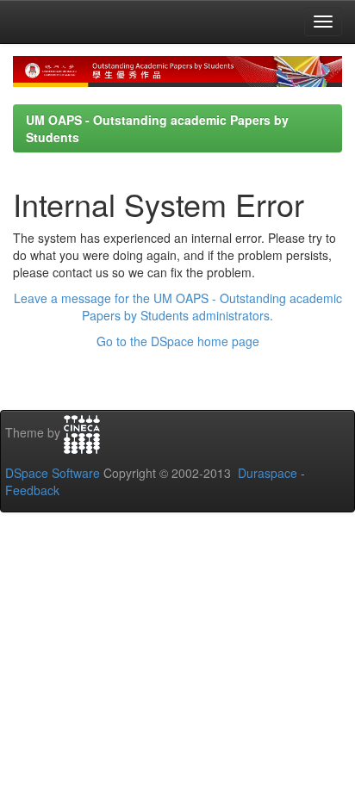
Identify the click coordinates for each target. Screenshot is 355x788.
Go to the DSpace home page (178, 341)
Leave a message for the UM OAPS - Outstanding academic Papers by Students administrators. (178, 306)
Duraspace (267, 472)
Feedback (32, 490)
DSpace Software (52, 472)
